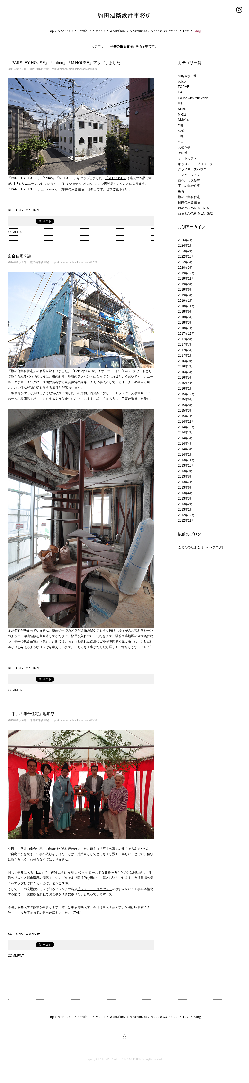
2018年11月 (186, 306)
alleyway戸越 (187, 76)
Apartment (138, 30)
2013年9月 (185, 471)
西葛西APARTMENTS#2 (195, 213)
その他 (182, 153)
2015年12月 (186, 394)
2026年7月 (185, 240)
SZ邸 (181, 131)
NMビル (183, 120)
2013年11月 (186, 460)
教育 (181, 191)
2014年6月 (185, 438)
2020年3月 (185, 267)
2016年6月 (185, 372)
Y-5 (180, 142)
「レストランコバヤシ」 (94, 889)
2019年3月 (185, 295)
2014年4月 (185, 443)
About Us (65, 30)
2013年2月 (185, 504)
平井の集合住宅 (39, 720)
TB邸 (181, 136)
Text (185, 30)
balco (182, 81)
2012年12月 (186, 515)
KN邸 (182, 109)
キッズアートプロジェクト (197, 164)
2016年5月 (185, 377)
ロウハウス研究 (189, 180)
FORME (183, 87)
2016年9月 (185, 361)
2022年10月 (186, 256)
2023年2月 (185, 251)
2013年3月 (185, 498)
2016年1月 (185, 388)
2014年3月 (185, 449)
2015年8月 (185, 405)
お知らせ (184, 147)
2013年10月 (186, 465)
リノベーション (189, 175)
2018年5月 (185, 317)
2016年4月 (185, 383)
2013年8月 (185, 476)
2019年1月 (185, 300)
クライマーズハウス (192, 169)
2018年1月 (185, 328)
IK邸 (181, 103)
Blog (197, 30)
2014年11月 (186, 421)
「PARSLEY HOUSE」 (24, 189)
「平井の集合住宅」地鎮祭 (31, 714)
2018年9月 (185, 311)
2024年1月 (185, 245)
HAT (181, 92)
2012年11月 (186, 520)
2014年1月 (185, 454)
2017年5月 (185, 350)
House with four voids (193, 98)
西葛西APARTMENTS (193, 208)
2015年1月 (185, 416)
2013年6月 (185, 487)
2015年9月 (185, 399)
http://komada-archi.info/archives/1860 (74, 68)
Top (51, 30)
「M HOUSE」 (115, 178)
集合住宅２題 (19, 256)
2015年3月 (185, 410)
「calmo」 (51, 189)
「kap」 (38, 872)
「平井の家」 (108, 848)
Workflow (117, 30)
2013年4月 (185, 493)
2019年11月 (186, 278)
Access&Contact (165, 30)
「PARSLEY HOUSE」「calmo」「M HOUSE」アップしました (64, 63)
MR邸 (182, 114)
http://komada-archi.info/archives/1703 (74, 262)
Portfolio (84, 30)
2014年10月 (186, 427)
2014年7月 (185, 432)
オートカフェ (187, 158)
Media (100, 30)
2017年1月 (185, 355)
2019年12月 (186, 273)
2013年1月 (185, 509)
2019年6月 (185, 289)
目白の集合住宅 (189, 202)
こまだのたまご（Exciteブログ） (201, 547)
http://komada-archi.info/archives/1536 (74, 720)
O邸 (181, 125)
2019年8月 (185, 284)
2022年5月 (185, 262)
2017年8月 (185, 339)
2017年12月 (186, 333)
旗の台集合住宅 (39, 68)
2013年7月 (185, 482)
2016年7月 (185, 366)
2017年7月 (185, 344)
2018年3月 (185, 322)
